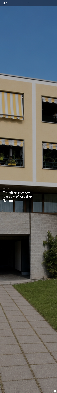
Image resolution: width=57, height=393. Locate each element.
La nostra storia (25, 3)
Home (18, 3)
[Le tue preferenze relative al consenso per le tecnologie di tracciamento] (55, 391)
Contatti (38, 3)
